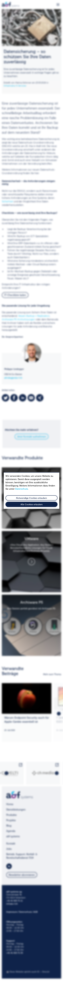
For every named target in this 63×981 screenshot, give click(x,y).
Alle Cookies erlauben (31, 504)
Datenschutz (21, 488)
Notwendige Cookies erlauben (31, 498)
